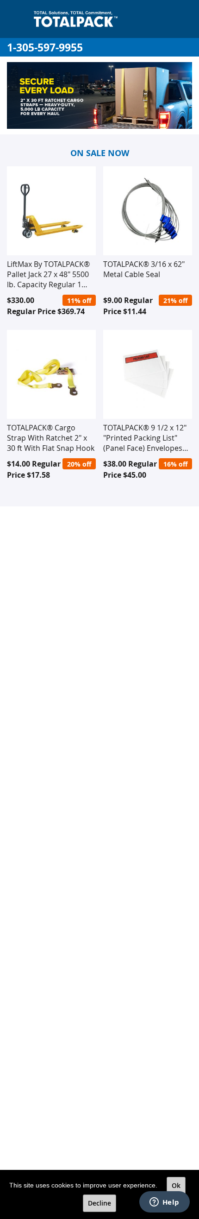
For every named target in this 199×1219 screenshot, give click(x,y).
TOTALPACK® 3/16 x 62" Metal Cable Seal (144, 269)
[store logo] (76, 19)
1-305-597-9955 (45, 47)
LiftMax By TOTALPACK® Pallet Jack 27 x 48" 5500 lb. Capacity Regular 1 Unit (48, 274)
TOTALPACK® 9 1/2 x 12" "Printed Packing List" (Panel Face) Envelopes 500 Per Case (145, 438)
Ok (176, 1185)
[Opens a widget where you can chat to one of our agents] (164, 1202)
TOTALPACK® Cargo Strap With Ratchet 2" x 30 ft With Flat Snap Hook (50, 438)
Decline (99, 1203)
